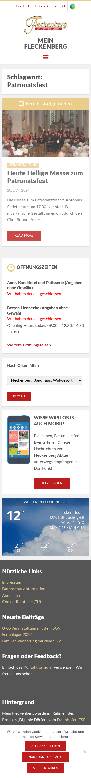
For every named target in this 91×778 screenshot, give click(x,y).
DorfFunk (23, 6)
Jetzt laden (51, 483)
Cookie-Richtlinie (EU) (21, 602)
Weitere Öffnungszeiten (29, 345)
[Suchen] (63, 6)
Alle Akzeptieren (45, 746)
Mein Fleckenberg (45, 44)
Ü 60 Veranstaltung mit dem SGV (31, 628)
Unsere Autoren (46, 6)
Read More (24, 236)
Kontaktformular (38, 667)
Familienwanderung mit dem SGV (31, 641)
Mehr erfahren (45, 768)
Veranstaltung (23, 165)
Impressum (11, 582)
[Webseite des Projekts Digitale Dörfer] (72, 6)
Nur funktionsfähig (45, 757)
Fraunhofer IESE (71, 720)
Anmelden (11, 596)
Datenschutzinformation (24, 589)
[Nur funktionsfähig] (84, 751)
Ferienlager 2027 (17, 635)
